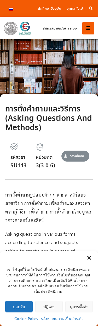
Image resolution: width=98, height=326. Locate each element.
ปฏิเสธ (49, 306)
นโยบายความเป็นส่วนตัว (62, 318)
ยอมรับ (19, 306)
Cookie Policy (26, 318)
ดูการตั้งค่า (79, 306)
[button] (90, 258)
